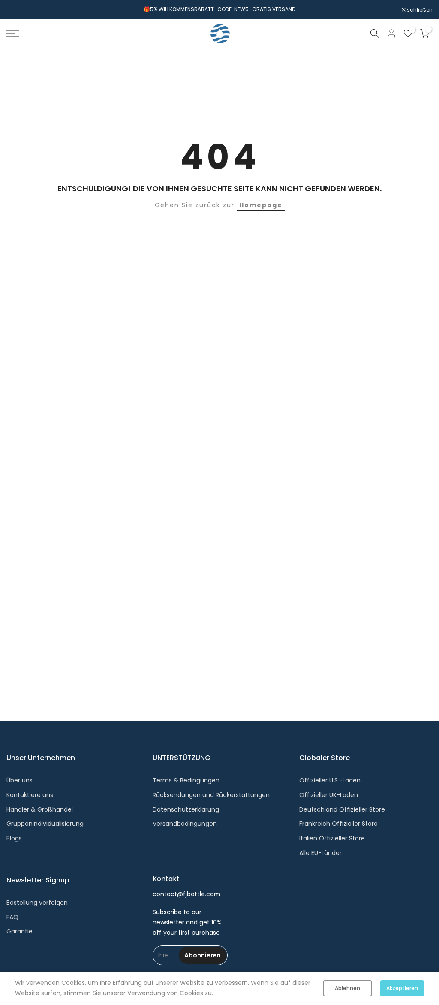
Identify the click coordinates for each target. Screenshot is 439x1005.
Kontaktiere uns (29, 795)
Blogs (14, 838)
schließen (23, 9)
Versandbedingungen (185, 823)
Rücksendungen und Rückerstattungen (211, 795)
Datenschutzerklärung (186, 809)
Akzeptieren (402, 988)
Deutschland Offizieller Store (342, 809)
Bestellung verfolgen (37, 902)
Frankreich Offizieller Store (338, 823)
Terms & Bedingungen (186, 780)
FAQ (12, 917)
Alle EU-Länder (320, 853)
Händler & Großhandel (39, 809)
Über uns (19, 780)
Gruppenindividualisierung (45, 823)
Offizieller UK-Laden (328, 795)
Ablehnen (347, 988)
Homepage (261, 205)
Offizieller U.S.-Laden (330, 780)
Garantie (19, 931)
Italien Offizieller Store (332, 838)
